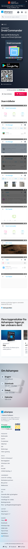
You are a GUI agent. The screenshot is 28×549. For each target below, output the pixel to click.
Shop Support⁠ (5, 514)
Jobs (2, 466)
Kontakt (3, 468)
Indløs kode (4, 528)
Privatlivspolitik (5, 497)
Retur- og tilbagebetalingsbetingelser (11, 505)
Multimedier (4, 436)
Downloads (4, 523)
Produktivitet (4, 441)
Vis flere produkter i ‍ (16, 90)
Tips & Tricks (4, 531)
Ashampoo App (5, 525)
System (3, 438)
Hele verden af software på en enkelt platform (11, 348)
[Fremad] (25, 343)
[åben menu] (25, 12)
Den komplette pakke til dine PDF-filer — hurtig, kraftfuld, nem (13, 7)
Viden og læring (5, 451)
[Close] (26, 1)
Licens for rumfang (6, 477)
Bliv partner (4, 483)
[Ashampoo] (7, 412)
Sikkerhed (3, 444)
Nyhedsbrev (4, 533)
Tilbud (3, 520)
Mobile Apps (4, 449)
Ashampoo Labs (5, 463)
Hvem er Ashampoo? (6, 458)
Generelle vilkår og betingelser (9, 494)
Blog (6, 546)
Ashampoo (5, 536)
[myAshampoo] (18, 12)
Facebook (13, 546)
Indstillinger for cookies (7, 499)
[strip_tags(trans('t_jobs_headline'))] (17, 427)
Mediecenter (4, 485)
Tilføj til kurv (22, 94)
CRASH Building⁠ (5, 471)
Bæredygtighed (5, 460)
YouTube (22, 546)
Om (2, 492)
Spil (2, 446)
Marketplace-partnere (7, 480)
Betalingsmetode (5, 502)
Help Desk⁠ (4, 511)
